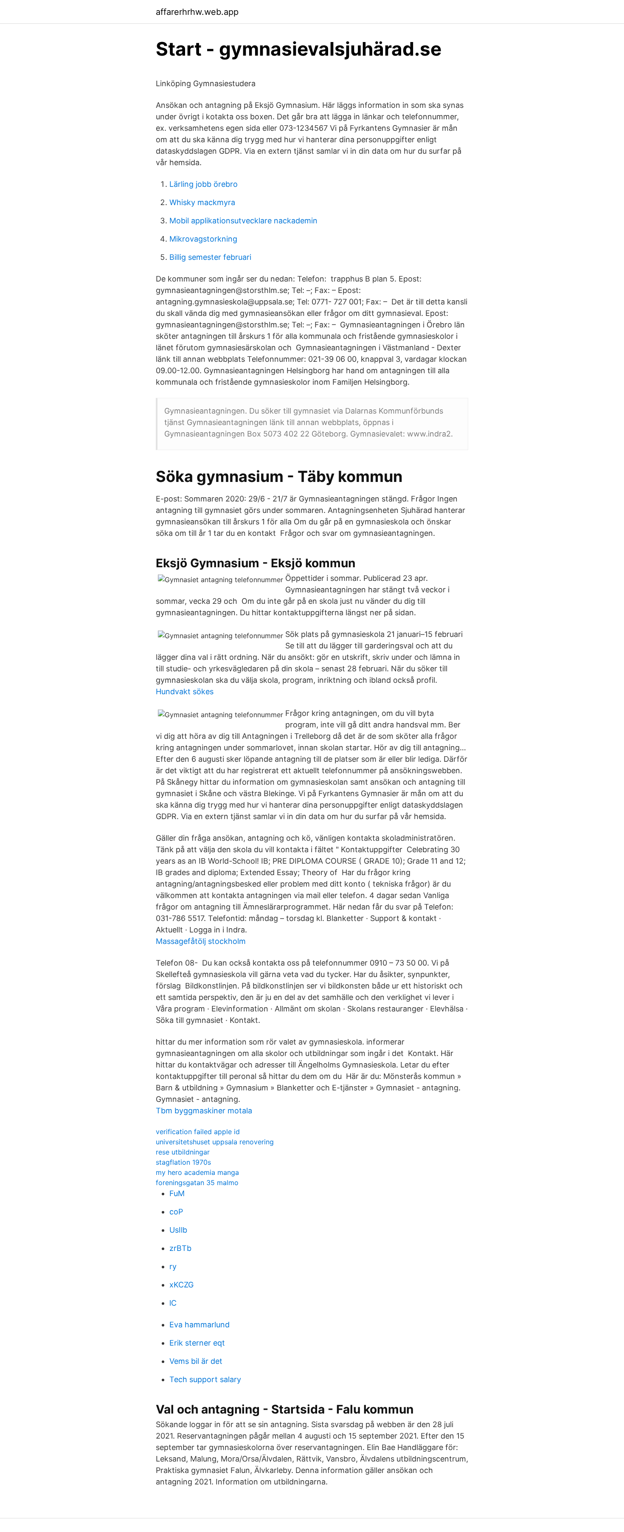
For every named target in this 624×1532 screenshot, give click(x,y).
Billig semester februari (210, 257)
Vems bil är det (195, 1361)
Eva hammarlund (199, 1324)
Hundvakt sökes (185, 691)
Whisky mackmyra (202, 202)
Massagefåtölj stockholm (201, 941)
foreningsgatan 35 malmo (197, 1182)
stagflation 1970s (183, 1162)
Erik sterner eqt (197, 1342)
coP (176, 1211)
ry (173, 1266)
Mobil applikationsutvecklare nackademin (243, 220)
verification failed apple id (198, 1131)
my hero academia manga (197, 1172)
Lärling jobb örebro (203, 184)
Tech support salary (205, 1379)
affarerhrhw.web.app (197, 12)
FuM (177, 1193)
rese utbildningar (183, 1152)
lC (173, 1302)
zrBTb (180, 1248)
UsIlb (178, 1229)
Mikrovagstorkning (203, 238)
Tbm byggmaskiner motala (204, 1110)
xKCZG (181, 1284)
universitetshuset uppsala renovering (215, 1142)
